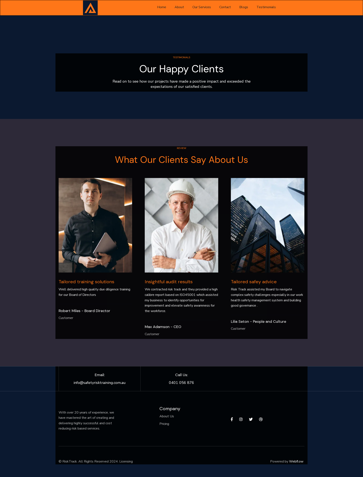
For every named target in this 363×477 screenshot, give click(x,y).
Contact (225, 7)
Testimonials (266, 7)
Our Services (201, 7)
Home (161, 7)
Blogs (243, 7)
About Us (166, 416)
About (179, 7)
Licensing (126, 461)
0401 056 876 (181, 382)
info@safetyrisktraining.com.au (100, 382)
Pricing (164, 424)
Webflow (296, 461)
